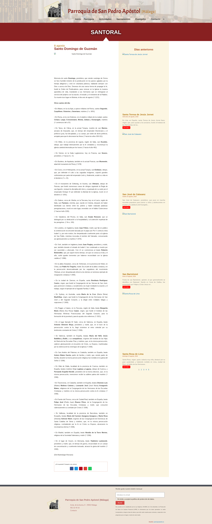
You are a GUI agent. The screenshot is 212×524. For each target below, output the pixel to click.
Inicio (78, 19)
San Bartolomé (130, 274)
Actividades (105, 19)
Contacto (155, 19)
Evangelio (140, 19)
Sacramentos (123, 19)
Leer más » (126, 127)
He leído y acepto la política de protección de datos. (135, 499)
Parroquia (89, 19)
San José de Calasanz (133, 194)
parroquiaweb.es (159, 522)
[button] (71, 468)
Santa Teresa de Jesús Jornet (137, 114)
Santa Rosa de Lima (132, 354)
